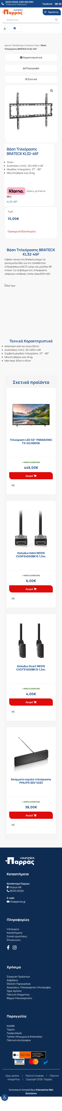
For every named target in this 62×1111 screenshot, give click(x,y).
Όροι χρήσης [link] (12, 1075)
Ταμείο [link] (11, 1029)
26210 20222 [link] (17, 890)
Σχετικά (32, 79)
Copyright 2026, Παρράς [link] (39, 1079)
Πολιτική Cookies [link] (34, 1075)
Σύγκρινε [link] (13, 485)
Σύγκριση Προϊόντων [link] (18, 976)
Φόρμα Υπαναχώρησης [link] (19, 998)
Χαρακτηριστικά (32, 57)
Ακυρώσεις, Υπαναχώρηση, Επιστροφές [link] (29, 987)
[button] (51, 90)
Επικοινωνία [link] (13, 940)
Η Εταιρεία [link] (13, 929)
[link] (4, 1097)
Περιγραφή (32, 68)
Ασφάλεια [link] (12, 980)
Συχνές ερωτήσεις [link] (17, 936)
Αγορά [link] (29, 476)
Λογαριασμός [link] (14, 1033)
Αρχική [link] (8, 45)
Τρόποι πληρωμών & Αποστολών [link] (24, 1036)
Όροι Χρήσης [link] (14, 991)
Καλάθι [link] (11, 1025)
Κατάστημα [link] (18, 45)
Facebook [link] (48, 3)
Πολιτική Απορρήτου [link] (18, 994)
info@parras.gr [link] (17, 901)
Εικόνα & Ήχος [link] (32, 45)
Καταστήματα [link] (14, 932)
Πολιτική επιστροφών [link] (19, 1040)
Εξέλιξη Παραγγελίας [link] (19, 983)
